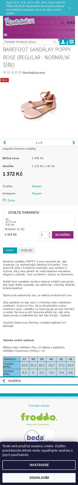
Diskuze (26, 250)
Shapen (37, 186)
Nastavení (39, 465)
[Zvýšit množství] (49, 233)
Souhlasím (39, 477)
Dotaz (11, 200)
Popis (10, 250)
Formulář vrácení (39, 405)
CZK (67, 29)
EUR (72, 30)
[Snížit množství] (49, 237)
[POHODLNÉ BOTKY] (19, 21)
